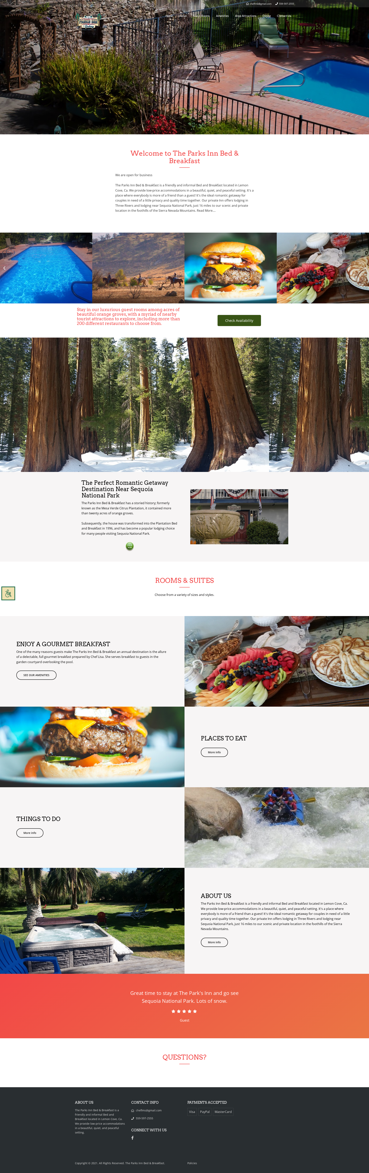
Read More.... (206, 210)
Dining (267, 15)
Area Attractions (245, 15)
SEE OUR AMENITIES (36, 675)
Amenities (222, 15)
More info (214, 752)
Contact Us (284, 15)
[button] (4, 268)
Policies (192, 1163)
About (183, 15)
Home (169, 15)
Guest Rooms (201, 15)
